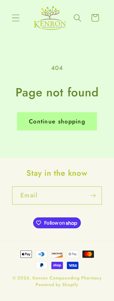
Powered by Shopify (57, 285)
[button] (15, 17)
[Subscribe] (93, 195)
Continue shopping (57, 121)
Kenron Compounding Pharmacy (67, 278)
